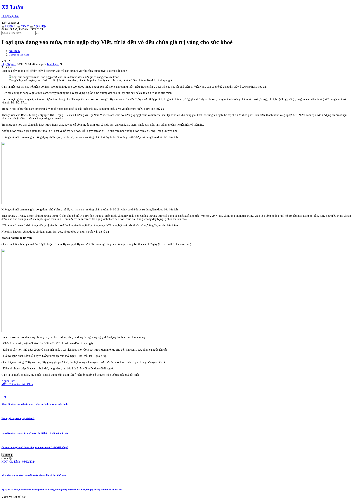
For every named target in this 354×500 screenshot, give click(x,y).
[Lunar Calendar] (31, 26)
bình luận (53, 64)
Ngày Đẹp (39, 25)
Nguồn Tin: (8, 381)
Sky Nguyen (8, 64)
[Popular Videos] (18, 26)
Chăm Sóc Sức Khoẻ (19, 54)
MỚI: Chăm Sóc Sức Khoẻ (17, 384)
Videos (24, 25)
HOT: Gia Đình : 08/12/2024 (18, 461)
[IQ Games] (2, 26)
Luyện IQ (10, 25)
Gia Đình (14, 51)
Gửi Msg (7, 455)
